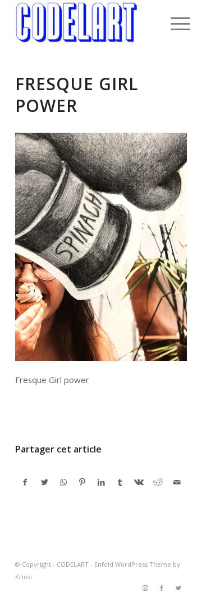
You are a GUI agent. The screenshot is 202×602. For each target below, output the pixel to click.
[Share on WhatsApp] (63, 482)
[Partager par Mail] (177, 482)
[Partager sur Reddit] (158, 482)
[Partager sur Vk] (139, 482)
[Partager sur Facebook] (25, 482)
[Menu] (171, 23)
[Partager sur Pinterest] (82, 482)
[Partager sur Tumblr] (120, 482)
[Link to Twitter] (178, 588)
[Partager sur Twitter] (44, 482)
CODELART (73, 564)
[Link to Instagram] (144, 588)
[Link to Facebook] (161, 588)
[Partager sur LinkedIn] (101, 482)
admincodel (106, 411)
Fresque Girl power (76, 94)
